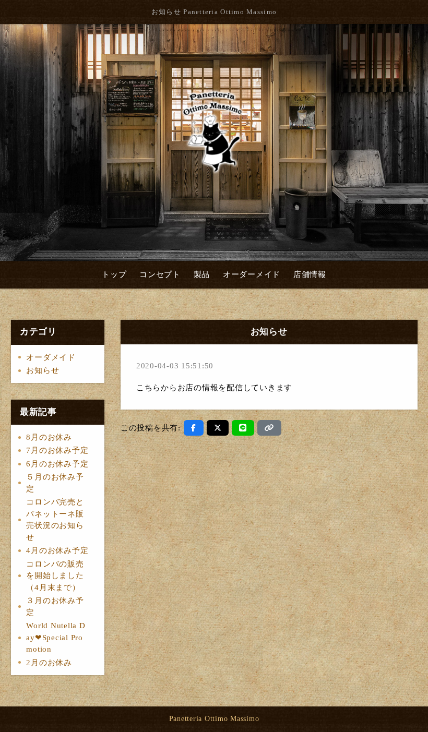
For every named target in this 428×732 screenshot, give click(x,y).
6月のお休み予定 (57, 464)
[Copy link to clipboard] (269, 428)
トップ (114, 274)
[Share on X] (218, 428)
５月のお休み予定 (55, 483)
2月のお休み (49, 662)
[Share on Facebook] (194, 428)
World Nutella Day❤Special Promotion (55, 637)
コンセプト (160, 274)
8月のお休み (49, 437)
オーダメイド (51, 357)
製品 (202, 274)
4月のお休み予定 (57, 550)
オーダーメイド (251, 274)
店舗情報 (309, 274)
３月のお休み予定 (55, 606)
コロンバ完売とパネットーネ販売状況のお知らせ (55, 520)
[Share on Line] (243, 428)
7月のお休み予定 (57, 450)
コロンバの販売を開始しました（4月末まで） (55, 576)
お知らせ (42, 370)
